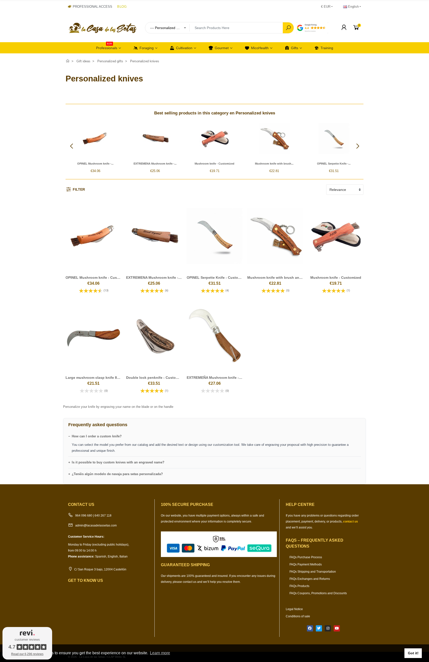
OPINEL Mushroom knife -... (95, 163)
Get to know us (85, 580)
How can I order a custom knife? (97, 436)
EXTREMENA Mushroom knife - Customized (162, 277)
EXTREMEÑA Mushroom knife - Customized (223, 378)
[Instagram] (328, 628)
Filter (79, 189)
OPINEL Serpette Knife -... (334, 163)
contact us (350, 521)
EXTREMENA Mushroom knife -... (155, 163)
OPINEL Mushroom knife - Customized (98, 277)
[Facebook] (310, 628)
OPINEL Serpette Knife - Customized (217, 277)
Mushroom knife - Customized (214, 163)
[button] (357, 146)
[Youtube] (337, 628)
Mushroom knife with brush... (274, 163)
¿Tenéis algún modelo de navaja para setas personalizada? (117, 474)
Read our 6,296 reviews (27, 654)
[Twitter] (319, 628)
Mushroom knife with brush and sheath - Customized (292, 277)
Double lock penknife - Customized (156, 378)
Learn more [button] (160, 653)
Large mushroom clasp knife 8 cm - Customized (106, 378)
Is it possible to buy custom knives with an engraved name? (118, 462)
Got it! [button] (413, 653)
